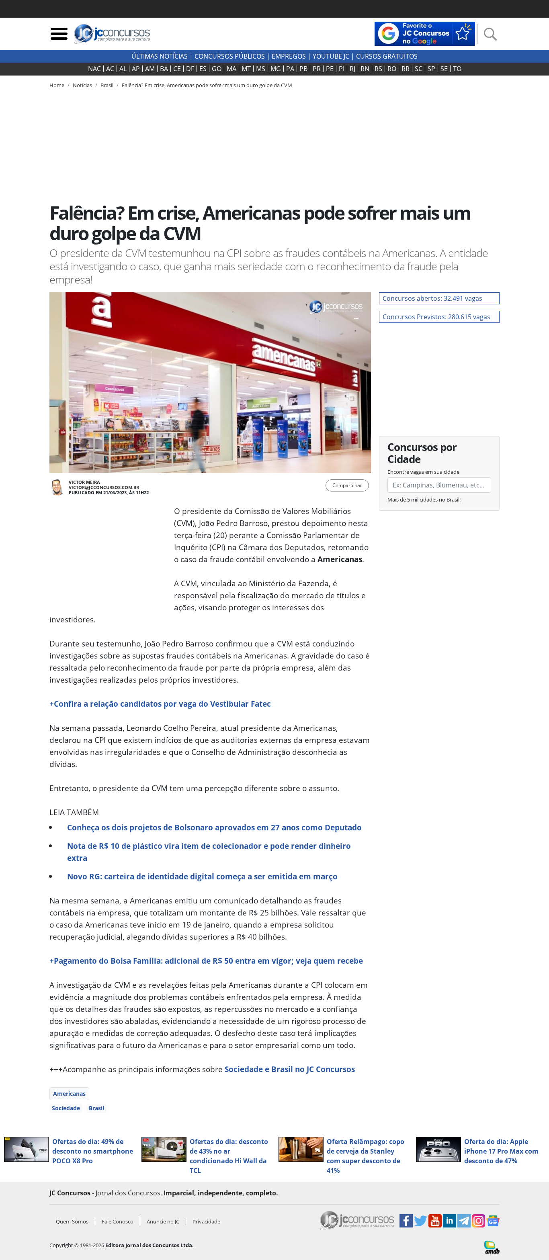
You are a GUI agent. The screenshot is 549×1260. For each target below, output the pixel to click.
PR (317, 68)
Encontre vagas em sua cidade (423, 471)
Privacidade (206, 1221)
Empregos (289, 56)
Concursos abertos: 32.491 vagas (432, 298)
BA (164, 68)
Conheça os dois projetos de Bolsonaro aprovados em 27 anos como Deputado (214, 827)
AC (110, 68)
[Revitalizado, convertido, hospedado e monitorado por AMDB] (492, 1246)
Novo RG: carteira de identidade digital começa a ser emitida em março (202, 876)
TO (457, 68)
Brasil (96, 1108)
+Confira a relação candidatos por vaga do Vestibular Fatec (160, 703)
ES (203, 68)
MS (260, 68)
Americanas (69, 1093)
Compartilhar (347, 485)
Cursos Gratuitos (387, 56)
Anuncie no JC (163, 1221)
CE (177, 68)
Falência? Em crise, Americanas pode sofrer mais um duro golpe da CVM (207, 85)
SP (431, 68)
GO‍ (216, 68)
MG (275, 68)
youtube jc (331, 56)
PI (341, 68)
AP (136, 68)
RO (391, 68)
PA (290, 68)
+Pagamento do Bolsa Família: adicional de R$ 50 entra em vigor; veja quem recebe (206, 960)
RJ (352, 68)
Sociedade (66, 1108)
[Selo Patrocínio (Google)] (425, 33)
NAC (94, 68)
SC (418, 68)
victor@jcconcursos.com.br (104, 487)
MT (246, 68)
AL (123, 68)
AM (150, 68)
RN (365, 68)
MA (231, 68)
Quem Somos (72, 1221)
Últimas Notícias (159, 56)
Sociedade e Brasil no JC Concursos (290, 1069)
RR (406, 68)
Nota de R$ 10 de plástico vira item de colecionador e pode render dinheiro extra (209, 851)
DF (190, 68)
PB (303, 68)
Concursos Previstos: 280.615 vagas (436, 316)
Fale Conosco (117, 1221)
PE (330, 68)
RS (378, 68)
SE (444, 68)
